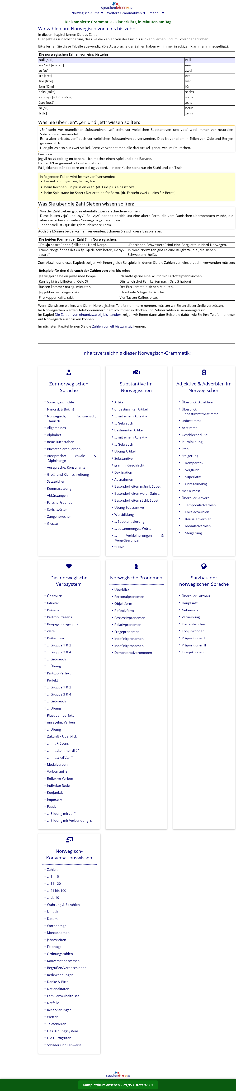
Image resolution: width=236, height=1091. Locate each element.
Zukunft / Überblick (62, 736)
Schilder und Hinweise (64, 1045)
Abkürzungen (57, 495)
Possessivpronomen (129, 618)
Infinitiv (53, 603)
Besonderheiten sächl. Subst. (136, 500)
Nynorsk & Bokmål (61, 409)
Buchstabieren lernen (64, 449)
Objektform (123, 603)
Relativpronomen (127, 624)
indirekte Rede (58, 785)
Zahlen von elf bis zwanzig (112, 326)
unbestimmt (191, 420)
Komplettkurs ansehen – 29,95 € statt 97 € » (118, 1085)
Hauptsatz (190, 603)
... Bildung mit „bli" (61, 813)
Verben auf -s (57, 771)
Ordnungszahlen (60, 954)
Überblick (54, 596)
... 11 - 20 (54, 883)
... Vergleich (190, 470)
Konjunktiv (55, 792)
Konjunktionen (193, 631)
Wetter (52, 1017)
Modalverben (57, 764)
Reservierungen (59, 1010)
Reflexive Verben (60, 778)
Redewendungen (60, 975)
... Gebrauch (123, 423)
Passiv (51, 806)
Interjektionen (193, 652)
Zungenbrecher (59, 516)
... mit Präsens (58, 743)
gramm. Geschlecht (129, 465)
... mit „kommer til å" (63, 750)
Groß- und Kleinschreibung (68, 474)
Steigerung (190, 456)
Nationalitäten (58, 989)
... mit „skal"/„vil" (60, 757)
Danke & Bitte (57, 982)
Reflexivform (124, 610)
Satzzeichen (56, 481)
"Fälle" (119, 547)
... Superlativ (191, 477)
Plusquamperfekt (60, 715)
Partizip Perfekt (59, 673)
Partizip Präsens (59, 617)
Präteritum (55, 638)
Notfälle (53, 1003)
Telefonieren (56, 1024)
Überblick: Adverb (196, 498)
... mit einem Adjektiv (130, 416)
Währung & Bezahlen (63, 904)
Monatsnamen (58, 932)
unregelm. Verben (61, 722)
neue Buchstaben (60, 442)
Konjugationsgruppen (64, 624)
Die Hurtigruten (59, 1038)
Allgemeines (56, 428)
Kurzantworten (193, 624)
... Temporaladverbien (199, 505)
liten (185, 449)
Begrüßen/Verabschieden (67, 968)
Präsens (53, 610)
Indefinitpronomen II (130, 646)
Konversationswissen (63, 961)
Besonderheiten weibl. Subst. (137, 493)
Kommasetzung (59, 488)
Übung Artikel (125, 451)
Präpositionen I (193, 638)
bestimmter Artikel (129, 430)
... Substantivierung (129, 521)
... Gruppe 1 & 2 (59, 645)
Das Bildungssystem (62, 1031)
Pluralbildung (192, 442)
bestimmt (189, 428)
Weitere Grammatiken (124, 13)
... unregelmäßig (194, 484)
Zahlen (52, 869)
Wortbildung (124, 514)
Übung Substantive (129, 507)
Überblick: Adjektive (197, 402)
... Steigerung (192, 533)
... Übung (54, 666)
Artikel (119, 402)
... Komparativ (192, 463)
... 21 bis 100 (56, 890)
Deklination (123, 472)
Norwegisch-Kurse (86, 13)
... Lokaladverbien (195, 512)
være (51, 631)
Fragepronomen (126, 632)
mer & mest (191, 491)
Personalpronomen (129, 596)
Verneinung (191, 617)
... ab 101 (54, 897)
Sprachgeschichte (60, 402)
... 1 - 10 (53, 876)
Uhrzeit (52, 911)
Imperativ (54, 799)
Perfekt (52, 680)
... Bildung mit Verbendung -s (69, 820)
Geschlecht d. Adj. (195, 435)
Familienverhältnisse (63, 996)
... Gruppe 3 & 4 (59, 652)
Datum (52, 918)
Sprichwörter (57, 509)
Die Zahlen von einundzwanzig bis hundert (88, 314)
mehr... (155, 13)
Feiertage (54, 946)
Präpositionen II (194, 645)
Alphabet (54, 435)
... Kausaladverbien (196, 519)
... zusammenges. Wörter (133, 528)
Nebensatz (190, 610)
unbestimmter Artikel (131, 409)
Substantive (123, 458)
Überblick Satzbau (196, 596)
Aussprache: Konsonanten (67, 467)
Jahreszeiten (56, 940)
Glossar (53, 523)
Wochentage (56, 926)
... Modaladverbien (196, 526)
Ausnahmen (123, 479)
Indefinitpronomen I (129, 638)
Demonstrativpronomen (133, 652)
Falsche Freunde (60, 502)
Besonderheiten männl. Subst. (137, 486)
